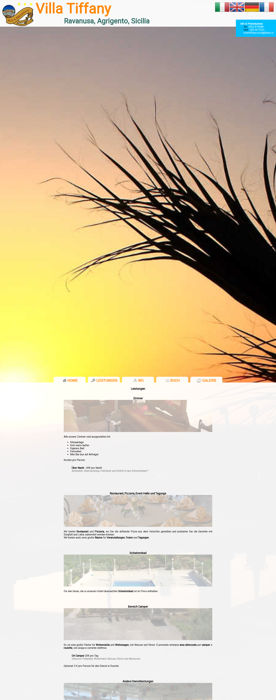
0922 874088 (256, 26)
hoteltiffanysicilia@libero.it (258, 32)
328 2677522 (256, 29)
